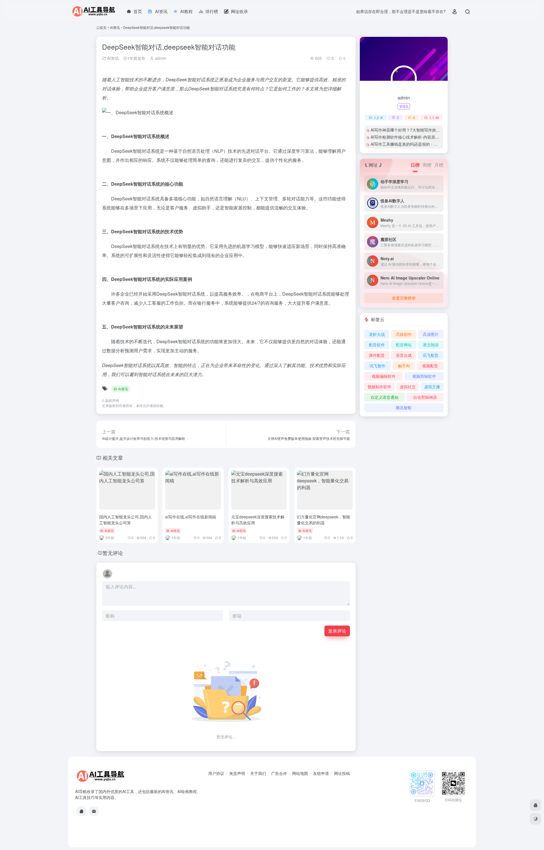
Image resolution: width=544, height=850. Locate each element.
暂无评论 (113, 552)
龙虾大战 (377, 334)
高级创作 (404, 334)
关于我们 (258, 773)
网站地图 (300, 773)
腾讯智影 (404, 407)
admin (160, 58)
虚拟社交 (408, 386)
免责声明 (237, 773)
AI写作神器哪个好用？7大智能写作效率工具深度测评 (417, 130)
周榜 (427, 165)
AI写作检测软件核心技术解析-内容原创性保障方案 (415, 137)
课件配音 (377, 355)
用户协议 (216, 773)
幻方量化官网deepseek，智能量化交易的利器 (323, 519)
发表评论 (337, 631)
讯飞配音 (431, 355)
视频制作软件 (379, 386)
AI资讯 (115, 27)
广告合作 (279, 773)
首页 (103, 27)
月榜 (438, 165)
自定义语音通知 (384, 397)
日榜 (415, 165)
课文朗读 (431, 344)
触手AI (404, 365)
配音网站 (404, 344)
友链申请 (321, 773)
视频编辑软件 (384, 376)
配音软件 (377, 344)
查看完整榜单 (404, 298)
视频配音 (430, 365)
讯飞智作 (377, 365)
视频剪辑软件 (424, 376)
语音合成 (404, 355)
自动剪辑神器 (425, 397)
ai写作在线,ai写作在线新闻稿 (190, 517)
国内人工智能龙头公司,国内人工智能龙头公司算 (125, 519)
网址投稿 (342, 773)
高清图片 (431, 334)
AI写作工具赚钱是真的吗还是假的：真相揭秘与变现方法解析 (424, 144)
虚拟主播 (432, 386)
